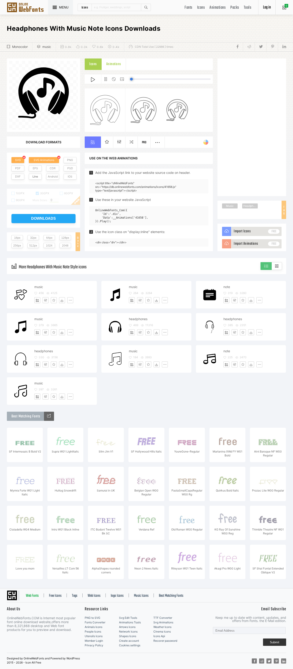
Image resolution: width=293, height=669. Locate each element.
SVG (18, 160)
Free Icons (55, 596)
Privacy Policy (94, 645)
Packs (234, 7)
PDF (18, 168)
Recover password (165, 640)
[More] (70, 300)
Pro (144, 142)
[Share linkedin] (282, 46)
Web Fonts (32, 596)
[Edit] (46, 300)
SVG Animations (44, 160)
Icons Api (159, 636)
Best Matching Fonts (171, 596)
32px (33, 237)
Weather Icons (162, 627)
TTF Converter (162, 617)
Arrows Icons (127, 627)
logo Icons (117, 596)
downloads (43, 218)
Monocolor (20, 47)
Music (230, 206)
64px (49, 237)
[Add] (37, 300)
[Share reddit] (249, 46)
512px (33, 245)
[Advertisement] (251, 127)
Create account (129, 640)
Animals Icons (93, 627)
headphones (138, 319)
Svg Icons (27, 7)
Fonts (188, 7)
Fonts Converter (95, 622)
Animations (217, 7)
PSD (70, 168)
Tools (248, 7)
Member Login (94, 640)
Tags (74, 596)
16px (17, 237)
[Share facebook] (239, 46)
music (46, 47)
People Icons (93, 631)
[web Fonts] (49, 416)
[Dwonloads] (62, 300)
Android (53, 176)
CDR (53, 168)
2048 (65, 245)
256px (17, 245)
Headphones (250, 206)
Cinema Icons (162, 631)
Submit (274, 642)
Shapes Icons (127, 636)
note (226, 287)
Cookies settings (129, 645)
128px (65, 237)
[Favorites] (54, 300)
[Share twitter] (260, 46)
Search (145, 7)
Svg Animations (163, 622)
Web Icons (94, 596)
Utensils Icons (94, 636)
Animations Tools (130, 622)
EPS (35, 168)
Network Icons (128, 631)
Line (35, 176)
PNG (70, 160)
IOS (70, 176)
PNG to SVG (92, 617)
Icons (201, 7)
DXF (18, 176)
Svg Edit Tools (128, 617)
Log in (267, 7)
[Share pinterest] (272, 46)
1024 (49, 245)
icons (84, 7)
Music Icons (141, 596)
